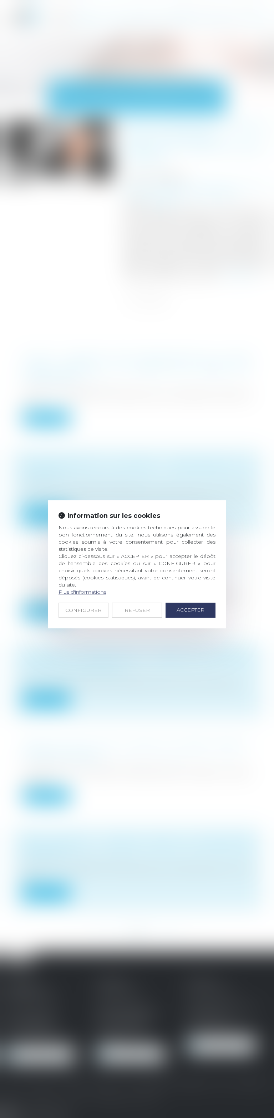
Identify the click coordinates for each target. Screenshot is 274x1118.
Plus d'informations (82, 592)
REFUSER (137, 610)
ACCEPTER (190, 610)
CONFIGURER (83, 610)
